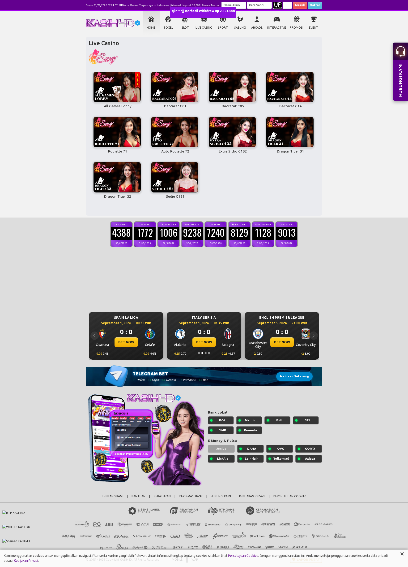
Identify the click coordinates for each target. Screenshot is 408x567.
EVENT (313, 27)
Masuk (300, 5)
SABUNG (240, 27)
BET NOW (132, 342)
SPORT (223, 27)
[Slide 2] (202, 353)
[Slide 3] (206, 353)
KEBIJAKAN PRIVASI (252, 496)
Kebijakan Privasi (26, 561)
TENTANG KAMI (112, 496)
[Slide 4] (209, 353)
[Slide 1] (199, 353)
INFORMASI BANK (191, 496)
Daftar (315, 5)
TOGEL (168, 27)
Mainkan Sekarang (294, 376)
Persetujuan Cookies (243, 556)
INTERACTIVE (276, 27)
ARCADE (257, 27)
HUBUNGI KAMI (221, 496)
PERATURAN (162, 496)
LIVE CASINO (204, 27)
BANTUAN (138, 496)
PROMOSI (296, 27)
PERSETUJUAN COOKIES (289, 496)
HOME (151, 27)
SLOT (185, 27)
